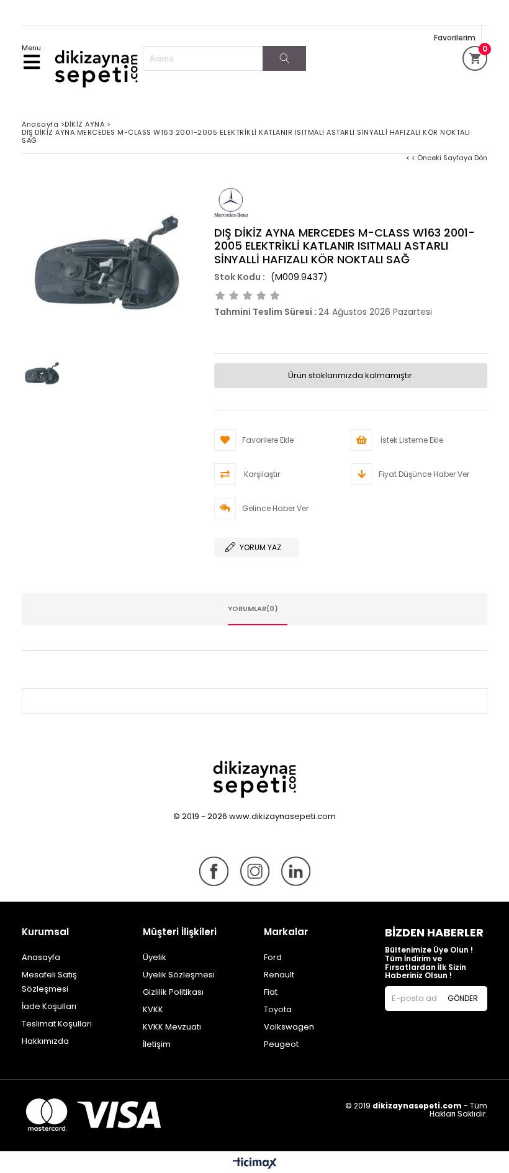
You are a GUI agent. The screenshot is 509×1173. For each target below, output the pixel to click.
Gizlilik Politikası (173, 992)
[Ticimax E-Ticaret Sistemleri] (255, 1163)
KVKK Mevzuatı (172, 1027)
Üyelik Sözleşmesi (179, 975)
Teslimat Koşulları (57, 1024)
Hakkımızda (45, 1041)
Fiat (270, 992)
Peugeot (281, 1044)
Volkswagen (289, 1027)
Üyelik (154, 957)
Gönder (463, 998)
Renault (279, 975)
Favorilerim (454, 37)
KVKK (153, 1009)
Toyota (278, 1009)
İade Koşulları (49, 1006)
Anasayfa (41, 957)
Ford (273, 957)
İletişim (157, 1044)
